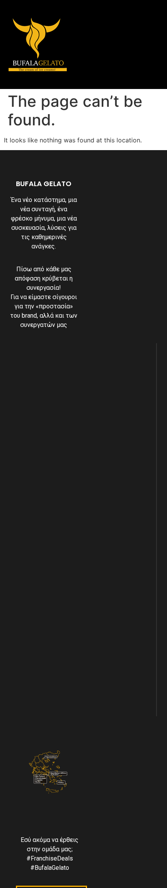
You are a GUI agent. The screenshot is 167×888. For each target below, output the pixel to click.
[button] (96, 44)
